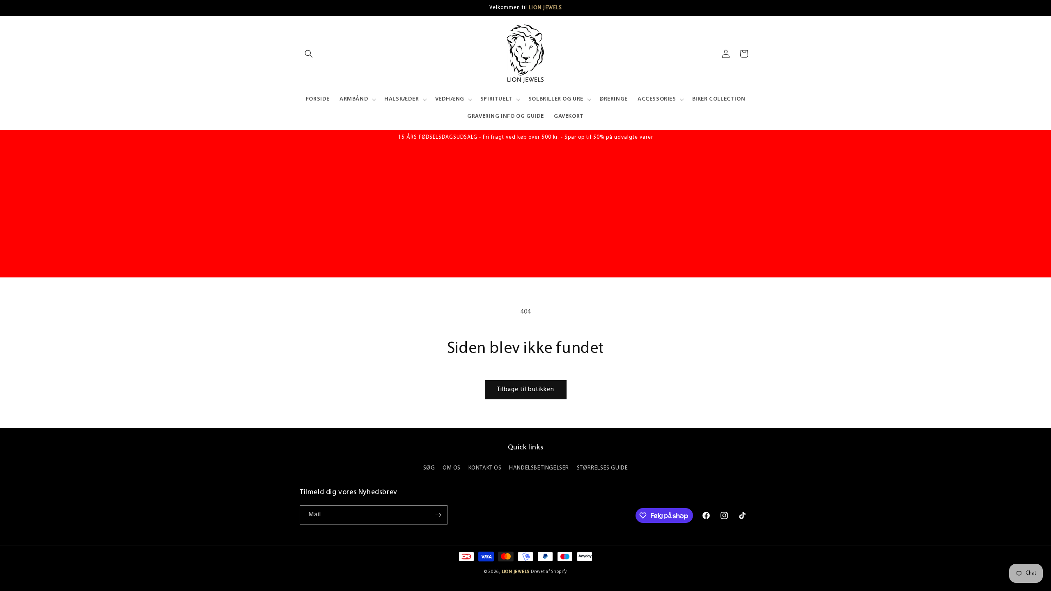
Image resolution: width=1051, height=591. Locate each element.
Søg (429, 468)
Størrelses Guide (602, 468)
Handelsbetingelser (539, 468)
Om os (452, 468)
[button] (309, 54)
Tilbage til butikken (525, 390)
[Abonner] (438, 515)
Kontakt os (485, 468)
